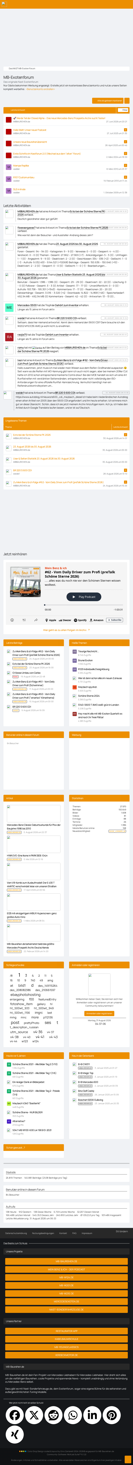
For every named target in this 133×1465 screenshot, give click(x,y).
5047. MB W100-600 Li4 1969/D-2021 (32, 1130)
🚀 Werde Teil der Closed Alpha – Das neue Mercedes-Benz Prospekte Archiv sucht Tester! (59, 118)
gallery (41, 1004)
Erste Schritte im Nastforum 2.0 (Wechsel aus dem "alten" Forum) (47, 153)
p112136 (48, 1017)
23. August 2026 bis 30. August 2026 (32, 446)
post (15, 1022)
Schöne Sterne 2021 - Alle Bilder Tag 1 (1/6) (34, 1073)
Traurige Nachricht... (88, 651)
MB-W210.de (66, 1293)
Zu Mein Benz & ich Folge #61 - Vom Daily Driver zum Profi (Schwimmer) (33, 683)
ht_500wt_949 (44, 1008)
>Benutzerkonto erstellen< (40, 89)
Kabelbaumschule (66, 1339)
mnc (23, 1017)
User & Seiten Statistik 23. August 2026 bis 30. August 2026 (44, 458)
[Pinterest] (112, 1415)
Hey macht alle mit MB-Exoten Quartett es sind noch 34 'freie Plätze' (100, 715)
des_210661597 (45, 990)
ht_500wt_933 (19, 1008)
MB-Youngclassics (66, 1347)
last (49, 1013)
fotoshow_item (21, 1004)
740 (33, 980)
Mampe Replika (21, 165)
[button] (92, 1415)
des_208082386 (20, 990)
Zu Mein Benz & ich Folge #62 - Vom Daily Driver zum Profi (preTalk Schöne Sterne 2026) (58, 482)
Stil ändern (122, 1231)
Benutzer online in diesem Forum (22, 734)
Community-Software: (66, 1454)
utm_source (19, 1032)
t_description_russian (24, 1027)
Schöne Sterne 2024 (88, 695)
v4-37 (50, 1032)
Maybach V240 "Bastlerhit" (26, 1103)
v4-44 (13, 1041)
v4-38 (14, 1037)
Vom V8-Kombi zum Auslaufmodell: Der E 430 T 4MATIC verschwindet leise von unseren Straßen (31, 884)
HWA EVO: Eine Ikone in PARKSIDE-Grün (27, 855)
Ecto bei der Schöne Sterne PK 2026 (32, 434)
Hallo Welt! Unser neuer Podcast (29, 130)
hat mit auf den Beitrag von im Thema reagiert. (62, 349)
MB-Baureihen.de (66, 1261)
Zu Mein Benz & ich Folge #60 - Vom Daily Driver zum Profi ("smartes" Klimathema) (33, 695)
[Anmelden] (119, 4)
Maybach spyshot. (87, 687)
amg (50, 980)
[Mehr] (127, 101)
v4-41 (40, 1037)
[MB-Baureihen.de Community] (4, 4)
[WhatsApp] (73, 1415)
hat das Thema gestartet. (57, 245)
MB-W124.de (66, 1277)
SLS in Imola (19, 189)
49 (41, 980)
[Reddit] (54, 1415)
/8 (11, 976)
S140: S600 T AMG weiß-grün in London (98, 704)
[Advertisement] (66, 34)
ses (48, 1022)
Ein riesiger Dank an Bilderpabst (28, 1082)
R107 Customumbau (23, 177)
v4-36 (37, 1032)
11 (45, 976)
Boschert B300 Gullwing (90, 1099)
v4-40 (26, 1037)
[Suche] (111, 4)
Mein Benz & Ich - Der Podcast (66, 1269)
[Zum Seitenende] (128, 1459)
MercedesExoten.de (66, 1301)
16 (11, 980)
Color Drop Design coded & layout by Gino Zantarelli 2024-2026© (56, 1451)
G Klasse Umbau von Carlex (26, 672)
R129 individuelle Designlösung (93, 669)
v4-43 (53, 1037)
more (35, 1017)
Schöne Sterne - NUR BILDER (27, 1112)
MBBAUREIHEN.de (85, 1068)
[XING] (15, 1435)
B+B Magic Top (85, 1073)
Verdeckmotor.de (66, 1355)
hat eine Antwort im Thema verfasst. (61, 213)
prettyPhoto (31, 1023)
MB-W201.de (66, 1285)
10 (18, 980)
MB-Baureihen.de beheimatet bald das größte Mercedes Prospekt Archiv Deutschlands (30, 945)
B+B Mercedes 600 (88, 1082)
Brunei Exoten (85, 660)
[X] (34, 1415)
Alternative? (18, 1121)
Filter (125, 109)
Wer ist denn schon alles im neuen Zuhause (100, 678)
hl (51, 1004)
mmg (13, 1017)
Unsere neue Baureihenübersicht (30, 141)
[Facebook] (15, 1415)
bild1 (22, 985)
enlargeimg (17, 999)
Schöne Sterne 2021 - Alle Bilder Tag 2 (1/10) (35, 1064)
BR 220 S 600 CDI (22, 470)
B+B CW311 (84, 1064)
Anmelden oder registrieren (99, 1013)
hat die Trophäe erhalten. (53, 305)
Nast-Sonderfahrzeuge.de (66, 1309)
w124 (35, 1041)
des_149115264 (47, 986)
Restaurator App (66, 1331)
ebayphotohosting (26, 994)
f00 (31, 999)
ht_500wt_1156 (20, 1013)
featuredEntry (47, 999)
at (11, 986)
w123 (25, 1041)
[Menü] (128, 4)
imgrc (39, 1013)
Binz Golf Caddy (86, 1090)
